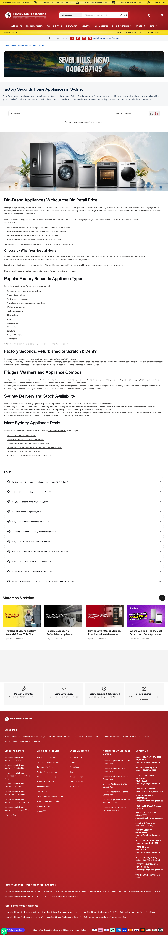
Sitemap (145, 736)
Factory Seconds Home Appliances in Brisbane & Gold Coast (17, 776)
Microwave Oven (77, 757)
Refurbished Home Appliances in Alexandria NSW (105, 917)
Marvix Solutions (80, 930)
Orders (7, 32)
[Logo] (26, 15)
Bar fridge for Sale (44, 767)
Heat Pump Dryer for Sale (48, 801)
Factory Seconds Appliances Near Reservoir (59, 896)
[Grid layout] (156, 113)
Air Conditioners (76, 777)
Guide (125, 736)
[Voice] (121, 15)
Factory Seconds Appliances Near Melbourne (101, 891)
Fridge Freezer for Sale (46, 757)
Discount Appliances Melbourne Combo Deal (116, 762)
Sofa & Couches (77, 781)
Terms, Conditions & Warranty (107, 736)
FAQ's (81, 736)
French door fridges (16, 295)
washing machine (26, 207)
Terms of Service (55, 736)
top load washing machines (32, 303)
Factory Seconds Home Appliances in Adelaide (14, 766)
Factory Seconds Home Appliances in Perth (14, 785)
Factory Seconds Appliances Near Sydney (22, 891)
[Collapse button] (84, 481)
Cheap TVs (41, 811)
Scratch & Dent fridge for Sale (50, 796)
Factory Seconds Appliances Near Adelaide (61, 891)
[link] (122, 25)
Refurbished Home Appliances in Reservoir (64, 917)
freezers (24, 299)
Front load (11, 303)
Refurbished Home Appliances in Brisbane (138, 912)
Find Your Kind (10, 815)
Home (6, 45)
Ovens (72, 762)
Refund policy (70, 736)
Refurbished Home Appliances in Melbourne (60, 912)
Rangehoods (75, 767)
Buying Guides (10, 741)
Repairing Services (30, 736)
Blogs (43, 736)
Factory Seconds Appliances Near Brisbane (141, 891)
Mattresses (74, 786)
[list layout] (151, 113)
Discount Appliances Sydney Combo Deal (115, 785)
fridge (14, 207)
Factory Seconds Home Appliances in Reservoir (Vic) (16, 808)
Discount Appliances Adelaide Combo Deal (115, 777)
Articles (89, 736)
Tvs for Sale (42, 791)
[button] (71, 15)
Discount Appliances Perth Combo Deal (114, 769)
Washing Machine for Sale (48, 762)
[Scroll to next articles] (162, 598)
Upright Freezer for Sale (47, 772)
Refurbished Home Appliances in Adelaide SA (23, 917)
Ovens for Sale (43, 786)
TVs (71, 772)
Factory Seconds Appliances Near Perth (21, 896)
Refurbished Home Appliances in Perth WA (100, 912)
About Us (16, 736)
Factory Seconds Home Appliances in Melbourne (14, 793)
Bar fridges (11, 299)
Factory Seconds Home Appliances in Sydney (14, 758)
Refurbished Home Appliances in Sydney (21, 912)
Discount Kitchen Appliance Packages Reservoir (114, 808)
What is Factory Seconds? (30, 741)
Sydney (84, 207)
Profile (14, 32)
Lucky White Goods (15, 210)
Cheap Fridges (43, 806)
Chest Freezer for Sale (46, 777)
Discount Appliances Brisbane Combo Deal (115, 793)
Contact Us (135, 736)
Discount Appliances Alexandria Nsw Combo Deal (116, 801)
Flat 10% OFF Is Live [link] (71, 38)
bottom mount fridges (31, 291)
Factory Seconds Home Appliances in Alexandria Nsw (17, 800)
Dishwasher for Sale (45, 781)
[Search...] (126, 15)
